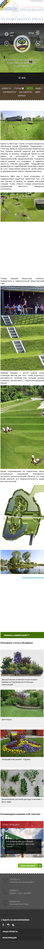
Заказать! (10, 851)
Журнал (22, 95)
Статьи (17, 88)
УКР (12, 32)
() (17, 635)
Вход (31, 32)
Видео (38, 88)
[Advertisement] (22, 250)
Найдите (20, 891)
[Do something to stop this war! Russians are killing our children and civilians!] (5, 5)
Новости (6, 88)
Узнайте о (22, 880)
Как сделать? (25, 92)
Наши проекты (10, 931)
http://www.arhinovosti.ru (33, 577)
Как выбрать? (9, 92)
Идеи (37, 92)
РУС (12, 35)
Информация (10, 937)
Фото (29, 88)
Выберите (19, 902)
